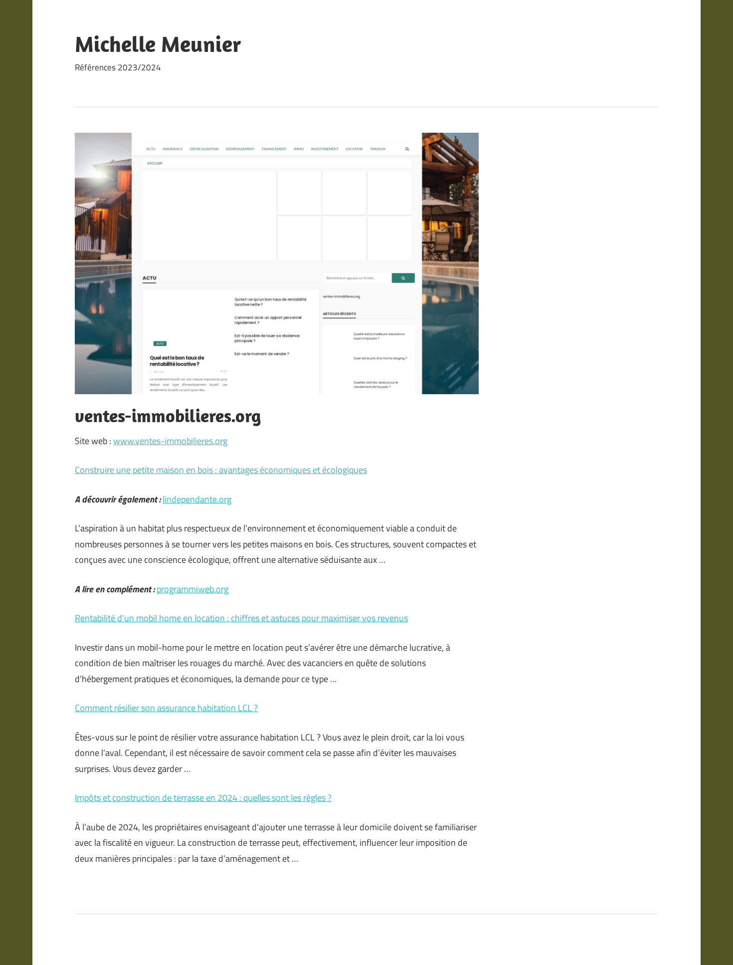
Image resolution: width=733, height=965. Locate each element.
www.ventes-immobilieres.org (170, 441)
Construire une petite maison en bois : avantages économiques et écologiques (221, 470)
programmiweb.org (192, 589)
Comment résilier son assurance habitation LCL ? (166, 708)
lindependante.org (197, 499)
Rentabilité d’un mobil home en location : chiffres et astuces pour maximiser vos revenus (241, 618)
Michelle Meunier (158, 43)
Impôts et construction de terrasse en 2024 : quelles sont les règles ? (203, 797)
